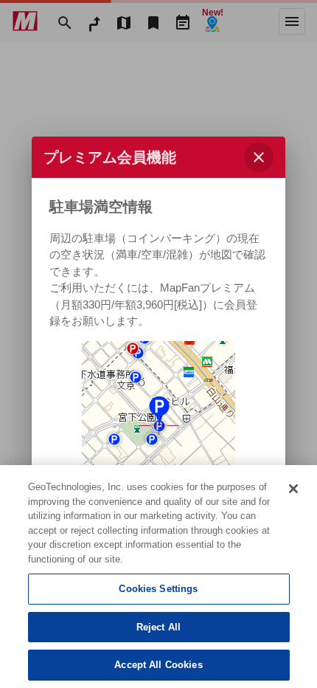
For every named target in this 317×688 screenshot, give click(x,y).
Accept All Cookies (158, 664)
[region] (158, 576)
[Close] (293, 488)
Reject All (158, 627)
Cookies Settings (158, 588)
